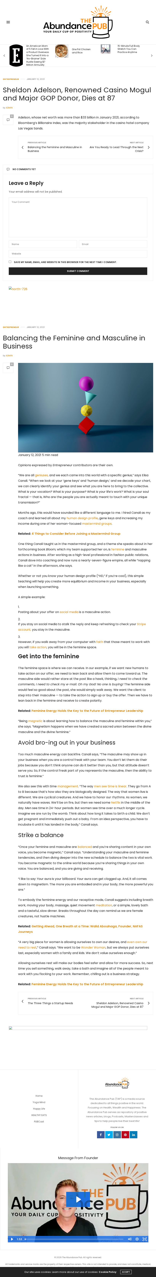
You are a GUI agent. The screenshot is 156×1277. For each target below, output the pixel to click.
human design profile (82, 518)
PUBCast (39, 1121)
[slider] (74, 1239)
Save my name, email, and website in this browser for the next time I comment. (65, 262)
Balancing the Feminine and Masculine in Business (74, 342)
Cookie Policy (107, 1272)
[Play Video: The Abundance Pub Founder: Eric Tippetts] (78, 1199)
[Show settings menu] (137, 1239)
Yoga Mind (39, 1102)
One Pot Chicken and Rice (44, 51)
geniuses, (42, 475)
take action (38, 647)
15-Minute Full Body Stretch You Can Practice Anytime (91, 49)
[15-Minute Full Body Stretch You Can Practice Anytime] (68, 49)
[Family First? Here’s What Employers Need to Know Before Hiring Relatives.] (116, 52)
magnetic (35, 721)
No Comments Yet (24, 169)
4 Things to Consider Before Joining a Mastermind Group (76, 533)
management (67, 786)
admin (9, 107)
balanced (85, 847)
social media (69, 612)
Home (39, 1095)
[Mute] (129, 1239)
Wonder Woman (93, 947)
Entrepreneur (11, 79)
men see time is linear (110, 786)
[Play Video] (11, 1239)
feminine (117, 549)
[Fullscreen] (144, 1239)
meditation (104, 905)
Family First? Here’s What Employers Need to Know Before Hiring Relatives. (137, 52)
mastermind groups (97, 523)
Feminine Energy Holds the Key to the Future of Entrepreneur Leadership (87, 711)
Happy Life (39, 1108)
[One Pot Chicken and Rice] (24, 51)
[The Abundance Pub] (78, 22)
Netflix (115, 802)
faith (99, 642)
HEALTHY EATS (39, 1115)
